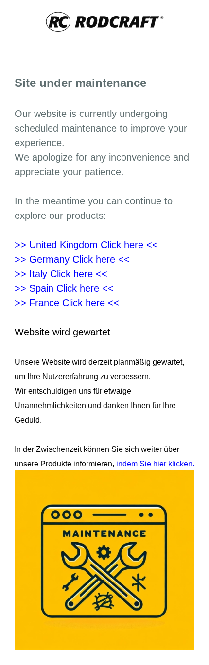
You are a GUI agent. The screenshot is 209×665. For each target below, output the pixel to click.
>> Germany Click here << (72, 259)
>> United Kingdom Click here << (86, 244)
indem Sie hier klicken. (154, 464)
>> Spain (64, 288)
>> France (67, 303)
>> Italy (61, 273)
